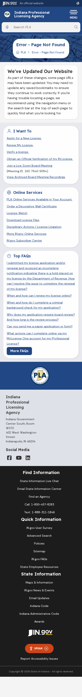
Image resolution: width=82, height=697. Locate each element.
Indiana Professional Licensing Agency (31, 14)
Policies (39, 543)
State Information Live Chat (39, 481)
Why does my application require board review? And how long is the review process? (41, 317)
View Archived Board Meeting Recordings (36, 177)
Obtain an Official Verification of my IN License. (40, 159)
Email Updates (39, 598)
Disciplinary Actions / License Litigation (34, 227)
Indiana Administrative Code (39, 614)
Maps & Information (39, 582)
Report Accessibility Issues (39, 659)
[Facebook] (9, 457)
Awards (39, 621)
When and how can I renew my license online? (39, 295)
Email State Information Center (39, 489)
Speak (38, 648)
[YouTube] (18, 457)
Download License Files (23, 220)
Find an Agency (39, 496)
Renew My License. (20, 145)
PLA (23, 52)
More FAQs (19, 351)
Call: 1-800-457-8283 (39, 504)
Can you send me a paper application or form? (40, 326)
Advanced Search (39, 536)
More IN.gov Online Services (26, 234)
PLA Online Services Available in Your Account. (39, 199)
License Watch (17, 213)
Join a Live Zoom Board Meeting (29, 165)
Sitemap (39, 551)
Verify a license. (18, 152)
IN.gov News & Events (39, 590)
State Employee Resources (39, 567)
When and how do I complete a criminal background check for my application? (35, 305)
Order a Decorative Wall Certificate (32, 206)
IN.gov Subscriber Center (24, 240)
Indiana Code (39, 606)
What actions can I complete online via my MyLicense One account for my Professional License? (38, 338)
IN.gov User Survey (39, 528)
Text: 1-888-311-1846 (39, 512)
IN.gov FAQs (39, 559)
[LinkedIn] (27, 457)
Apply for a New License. (24, 138)
